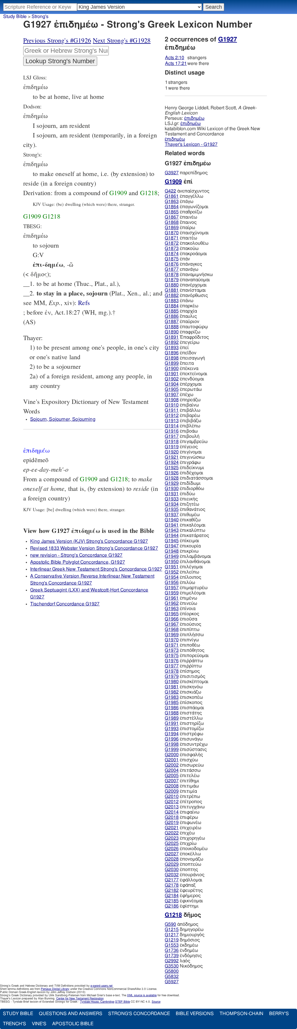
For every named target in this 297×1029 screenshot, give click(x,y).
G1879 (172, 279)
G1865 (172, 212)
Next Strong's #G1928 (122, 40)
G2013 (172, 807)
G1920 (172, 452)
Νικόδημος (184, 966)
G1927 (227, 39)
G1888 (172, 326)
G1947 (172, 546)
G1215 (172, 929)
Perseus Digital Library (55, 989)
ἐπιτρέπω (182, 796)
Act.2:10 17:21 (84, 302)
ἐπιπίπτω (182, 629)
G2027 (172, 854)
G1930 (172, 488)
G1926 (172, 473)
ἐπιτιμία (181, 791)
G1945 (172, 540)
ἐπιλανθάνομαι (188, 561)
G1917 (172, 436)
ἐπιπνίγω (182, 640)
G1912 (172, 415)
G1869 (172, 227)
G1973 (172, 650)
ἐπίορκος (182, 613)
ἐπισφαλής (184, 754)
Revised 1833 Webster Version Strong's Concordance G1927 (94, 548)
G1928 (172, 478)
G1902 (172, 379)
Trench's (14, 1023)
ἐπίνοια (180, 608)
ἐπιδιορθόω (184, 488)
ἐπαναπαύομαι (187, 279)
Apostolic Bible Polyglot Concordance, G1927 (77, 562)
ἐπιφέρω (181, 817)
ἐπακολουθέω (187, 243)
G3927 (172, 172)
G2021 (172, 827)
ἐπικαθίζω (183, 520)
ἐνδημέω (181, 950)
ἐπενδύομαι (184, 379)
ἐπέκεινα (181, 368)
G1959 (172, 593)
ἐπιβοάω (181, 431)
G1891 (172, 337)
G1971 (172, 645)
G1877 (172, 269)
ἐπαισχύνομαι (187, 233)
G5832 (172, 976)
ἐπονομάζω (184, 859)
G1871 (172, 238)
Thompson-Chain (241, 1013)
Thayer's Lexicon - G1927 (191, 144)
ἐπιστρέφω (184, 734)
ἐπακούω (182, 248)
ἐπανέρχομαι (186, 285)
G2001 (172, 760)
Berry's (279, 1013)
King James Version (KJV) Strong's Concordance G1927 (89, 541)
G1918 (172, 441)
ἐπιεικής (181, 499)
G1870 (172, 233)
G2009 (172, 791)
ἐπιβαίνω (182, 405)
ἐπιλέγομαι (184, 567)
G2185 (172, 901)
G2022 (172, 833)
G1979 (172, 676)
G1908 (172, 400)
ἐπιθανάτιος (185, 509)
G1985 (172, 702)
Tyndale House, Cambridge (97, 1001)
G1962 (172, 603)
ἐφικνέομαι (184, 901)
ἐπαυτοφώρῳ (186, 326)
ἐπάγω (179, 201)
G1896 (172, 353)
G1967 (172, 624)
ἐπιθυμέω (182, 514)
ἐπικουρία (183, 546)
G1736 (172, 950)
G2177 (172, 880)
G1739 (172, 955)
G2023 (172, 838)
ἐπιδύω (180, 493)
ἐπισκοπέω (184, 697)
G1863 (172, 201)
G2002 (172, 765)
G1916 (172, 431)
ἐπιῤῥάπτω (184, 660)
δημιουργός (184, 934)
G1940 (172, 520)
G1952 (172, 572)
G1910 (172, 405)
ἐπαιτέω (181, 238)
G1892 (172, 342)
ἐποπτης (181, 869)
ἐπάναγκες (183, 264)
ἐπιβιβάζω (183, 420)
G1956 (172, 582)
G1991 (172, 723)
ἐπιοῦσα (181, 619)
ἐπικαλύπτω (185, 530)
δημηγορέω (184, 929)
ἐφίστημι (182, 906)
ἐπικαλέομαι (185, 525)
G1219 (172, 940)
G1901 (172, 373)
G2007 (172, 780)
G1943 (172, 530)
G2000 (172, 754)
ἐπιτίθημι (182, 780)
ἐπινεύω (181, 603)
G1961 (172, 598)
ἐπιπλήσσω (184, 634)
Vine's (39, 1023)
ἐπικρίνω (182, 551)
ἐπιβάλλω (182, 410)
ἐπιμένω (181, 598)
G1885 (172, 311)
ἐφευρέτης (184, 890)
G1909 (118, 192)
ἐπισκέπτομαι (187, 681)
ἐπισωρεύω (184, 765)
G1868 (172, 222)
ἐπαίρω (180, 227)
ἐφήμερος (183, 895)
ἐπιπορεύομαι (187, 655)
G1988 (172, 713)
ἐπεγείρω (182, 342)
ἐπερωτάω (183, 389)
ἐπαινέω (181, 217)
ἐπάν (177, 259)
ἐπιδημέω (194, 118)
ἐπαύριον (182, 321)
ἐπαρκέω (181, 306)
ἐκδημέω (181, 945)
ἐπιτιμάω (182, 786)
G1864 (172, 206)
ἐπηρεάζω (183, 400)
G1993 (172, 728)
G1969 (172, 634)
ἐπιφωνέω (183, 822)
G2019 (172, 822)
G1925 (172, 467)
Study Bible (15, 16)
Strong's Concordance (139, 1013)
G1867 (172, 217)
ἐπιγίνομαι (183, 452)
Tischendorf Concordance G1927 (65, 604)
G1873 (172, 248)
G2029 (172, 864)
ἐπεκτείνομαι (186, 373)
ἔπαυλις (181, 316)
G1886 (172, 316)
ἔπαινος (181, 222)
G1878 (172, 274)
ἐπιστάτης (183, 713)
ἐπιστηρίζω (184, 723)
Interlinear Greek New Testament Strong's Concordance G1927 (96, 569)
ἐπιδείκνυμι (184, 467)
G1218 (149, 192)
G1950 (172, 561)
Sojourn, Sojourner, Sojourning (62, 419)
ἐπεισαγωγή (185, 358)
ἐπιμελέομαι (185, 593)
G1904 (172, 384)
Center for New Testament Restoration (80, 998)
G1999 (172, 749)
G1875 (172, 259)
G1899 (172, 363)
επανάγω (181, 269)
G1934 (172, 504)
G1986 (172, 707)
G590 (170, 924)
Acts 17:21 (176, 63)
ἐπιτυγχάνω (185, 807)
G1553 (172, 945)
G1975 (172, 655)
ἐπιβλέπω (182, 426)
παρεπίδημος (186, 172)
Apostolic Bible (72, 1023)
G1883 (172, 300)
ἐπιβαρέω (182, 415)
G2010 (172, 796)
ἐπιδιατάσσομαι (189, 478)
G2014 (172, 812)
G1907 (172, 394)
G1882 (172, 295)
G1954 (172, 577)
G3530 (172, 966)
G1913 (172, 420)
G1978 (172, 671)
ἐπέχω (179, 394)
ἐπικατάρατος (187, 535)
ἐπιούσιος (183, 624)
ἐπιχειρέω (183, 827)
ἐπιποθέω (182, 645)
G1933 (172, 499)
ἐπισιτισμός (185, 676)
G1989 (172, 718)
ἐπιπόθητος (184, 650)
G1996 (172, 739)
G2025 (172, 843)
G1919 (172, 446)
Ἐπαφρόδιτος (187, 337)
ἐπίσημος (182, 671)
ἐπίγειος (181, 446)
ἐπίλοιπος (183, 577)
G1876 (172, 264)
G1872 (172, 243)
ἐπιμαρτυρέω (186, 587)
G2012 (172, 801)
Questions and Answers (70, 1013)
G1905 (172, 389)
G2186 (172, 906)
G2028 (172, 859)
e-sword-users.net (101, 985)
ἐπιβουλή (182, 436)
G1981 (172, 687)
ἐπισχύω (181, 760)
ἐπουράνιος (184, 874)
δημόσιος (182, 940)
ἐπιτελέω (182, 775)
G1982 (172, 692)
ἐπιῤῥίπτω (183, 666)
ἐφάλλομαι (183, 880)
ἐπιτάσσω (183, 770)
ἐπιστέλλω (184, 718)
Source (156, 1001)
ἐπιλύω (180, 582)
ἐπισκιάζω (183, 692)
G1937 (172, 514)
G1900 (172, 368)
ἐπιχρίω (181, 843)
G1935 (172, 509)
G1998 (172, 744)
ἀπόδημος (181, 924)
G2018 (172, 817)
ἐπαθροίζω (183, 212)
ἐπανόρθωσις (186, 295)
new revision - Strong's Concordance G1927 (76, 555)
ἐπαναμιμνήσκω (189, 274)
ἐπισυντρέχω (186, 744)
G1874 (172, 253)
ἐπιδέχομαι (184, 473)
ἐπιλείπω (182, 572)
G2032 (172, 874)
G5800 (172, 971)
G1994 (172, 734)
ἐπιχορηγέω (185, 838)
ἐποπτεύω (183, 864)
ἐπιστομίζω (184, 728)
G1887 (172, 321)
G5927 (172, 981)
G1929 (172, 483)
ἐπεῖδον (180, 353)
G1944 (172, 535)
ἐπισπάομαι (184, 707)
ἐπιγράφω (183, 462)
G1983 (172, 697)
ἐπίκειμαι (182, 540)
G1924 (172, 462)
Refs (84, 302)
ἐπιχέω (180, 833)
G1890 (172, 332)
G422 (170, 191)
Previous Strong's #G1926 (57, 40)
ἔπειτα (179, 363)
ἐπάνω (179, 300)
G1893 (172, 347)
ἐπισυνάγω (184, 739)
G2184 (172, 895)
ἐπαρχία (181, 311)
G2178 (172, 885)
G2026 (172, 848)
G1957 (172, 587)
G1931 (172, 493)
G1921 (172, 457)
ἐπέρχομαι (183, 384)
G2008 (172, 786)
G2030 (172, 869)
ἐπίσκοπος (183, 702)
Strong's (40, 16)
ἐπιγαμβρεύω (186, 441)
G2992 (172, 961)
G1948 (172, 551)
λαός (177, 961)
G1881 (172, 290)
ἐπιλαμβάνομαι (188, 556)
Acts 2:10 (174, 57)
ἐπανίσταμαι (185, 290)
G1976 (172, 660)
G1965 (172, 613)
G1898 (172, 358)
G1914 (172, 426)
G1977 (172, 666)
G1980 (172, 681)
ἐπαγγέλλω (184, 196)
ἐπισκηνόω (184, 687)
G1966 (172, 619)
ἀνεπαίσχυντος (187, 191)
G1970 (172, 640)
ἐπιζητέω (182, 504)
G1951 (172, 567)
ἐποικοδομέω (186, 848)
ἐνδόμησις (183, 955)
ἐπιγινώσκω (185, 457)
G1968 (172, 629)
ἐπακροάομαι (186, 253)
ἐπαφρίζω (182, 332)
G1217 (172, 934)
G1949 (172, 556)
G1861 (172, 196)
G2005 (172, 775)
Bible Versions (195, 1013)
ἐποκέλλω (183, 854)
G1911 (172, 410)
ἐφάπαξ (180, 885)
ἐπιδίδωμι (183, 483)
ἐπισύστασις (186, 749)
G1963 (172, 608)
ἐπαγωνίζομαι (187, 206)
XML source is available (142, 995)
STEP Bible (122, 1001)
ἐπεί (177, 347)
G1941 (172, 525)
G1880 (172, 285)
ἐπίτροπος (183, 801)
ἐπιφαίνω (182, 812)
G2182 (172, 890)
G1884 (172, 306)
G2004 (172, 770)
